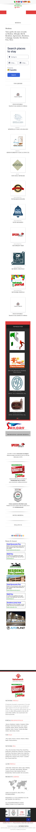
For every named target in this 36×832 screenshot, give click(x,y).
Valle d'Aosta (12, 730)
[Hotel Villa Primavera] (17, 383)
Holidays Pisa (8, 756)
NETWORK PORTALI (18, 292)
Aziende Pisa (15, 751)
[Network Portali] (18, 281)
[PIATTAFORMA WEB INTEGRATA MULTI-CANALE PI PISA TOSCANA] (13, 813)
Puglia (25, 727)
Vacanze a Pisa (16, 756)
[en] (19, 1)
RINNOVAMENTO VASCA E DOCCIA (18, 152)
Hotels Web (8, 767)
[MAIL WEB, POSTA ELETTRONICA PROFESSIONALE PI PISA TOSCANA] (21, 813)
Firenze (14, 738)
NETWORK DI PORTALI (12, 799)
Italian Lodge (22, 767)
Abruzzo (8, 724)
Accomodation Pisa (24, 755)
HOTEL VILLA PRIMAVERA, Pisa (18, 393)
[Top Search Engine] (18, 188)
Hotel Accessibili (16, 772)
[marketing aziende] (18, 95)
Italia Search (30, 822)
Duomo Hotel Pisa (12, 758)
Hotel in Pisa (20, 753)
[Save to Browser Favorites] (23, 535)
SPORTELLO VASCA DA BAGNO (18, 129)
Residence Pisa (16, 755)
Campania (22, 724)
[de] (25, 1)
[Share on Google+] (16, 535)
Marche (16, 727)
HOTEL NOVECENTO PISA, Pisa (17, 415)
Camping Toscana (9, 771)
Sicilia (12, 729)
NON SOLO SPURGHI (18, 175)
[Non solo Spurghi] (18, 165)
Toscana (16, 729)
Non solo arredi (24, 772)
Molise (12, 727)
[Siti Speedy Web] (18, 234)
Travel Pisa (8, 753)
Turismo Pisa (27, 751)
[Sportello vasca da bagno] (18, 118)
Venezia (18, 738)
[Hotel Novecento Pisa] (17, 404)
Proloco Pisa (19, 750)
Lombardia (7, 727)
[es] (29, 1)
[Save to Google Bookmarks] (14, 535)
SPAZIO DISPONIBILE (18, 104)
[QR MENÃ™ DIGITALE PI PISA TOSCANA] (30, 813)
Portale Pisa (8, 751)
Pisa (7, 738)
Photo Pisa (20, 751)
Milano (27, 738)
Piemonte (21, 727)
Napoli (6, 740)
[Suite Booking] (18, 211)
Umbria (7, 730)
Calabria (18, 724)
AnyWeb (5, 822)
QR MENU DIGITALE (18, 269)
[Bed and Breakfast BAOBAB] (17, 360)
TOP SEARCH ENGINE (18, 199)
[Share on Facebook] (12, 535)
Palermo (23, 738)
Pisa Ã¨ (22, 756)
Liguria (25, 726)
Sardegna (7, 729)
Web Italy (25, 769)
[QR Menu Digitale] (18, 258)
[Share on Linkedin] (17, 535)
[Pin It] (19, 535)
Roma (10, 738)
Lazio (22, 726)
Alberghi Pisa (8, 755)
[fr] (22, 1)
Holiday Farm (15, 767)
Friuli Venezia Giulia (15, 726)
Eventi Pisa (25, 750)
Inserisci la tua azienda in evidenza (18, 106)
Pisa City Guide (12, 750)
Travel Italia (12, 769)
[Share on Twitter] (21, 535)
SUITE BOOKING (18, 222)
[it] (15, 1)
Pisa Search (14, 753)
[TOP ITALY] (17, 340)
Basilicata (12, 724)
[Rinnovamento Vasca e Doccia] (18, 141)
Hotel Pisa (26, 753)
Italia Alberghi (19, 769)
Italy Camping (17, 771)
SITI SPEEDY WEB (18, 245)
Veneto (17, 730)
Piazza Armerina (13, 740)
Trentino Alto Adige (23, 729)
